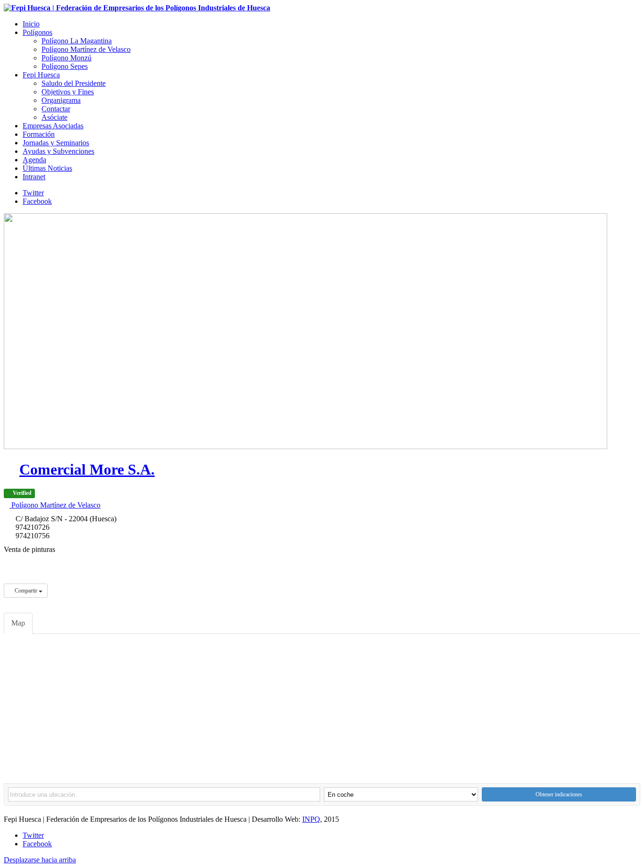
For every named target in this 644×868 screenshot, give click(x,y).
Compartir (26, 590)
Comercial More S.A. (87, 469)
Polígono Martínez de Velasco (54, 505)
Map (18, 623)
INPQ (311, 819)
